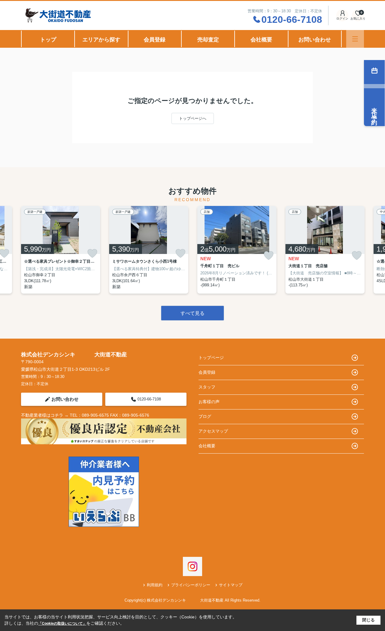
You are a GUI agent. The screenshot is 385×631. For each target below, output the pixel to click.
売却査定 (208, 40)
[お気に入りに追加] (92, 253)
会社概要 (261, 40)
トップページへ (192, 118)
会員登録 (154, 40)
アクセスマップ (213, 431)
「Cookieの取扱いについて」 (62, 623)
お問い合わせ (314, 40)
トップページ (211, 357)
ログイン (342, 18)
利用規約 (154, 585)
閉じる (368, 619)
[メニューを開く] (355, 39)
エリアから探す (101, 40)
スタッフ (207, 387)
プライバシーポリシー (190, 585)
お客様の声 (209, 401)
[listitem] (61, 250)
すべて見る (192, 313)
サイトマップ (230, 585)
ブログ (205, 416)
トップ (48, 40)
